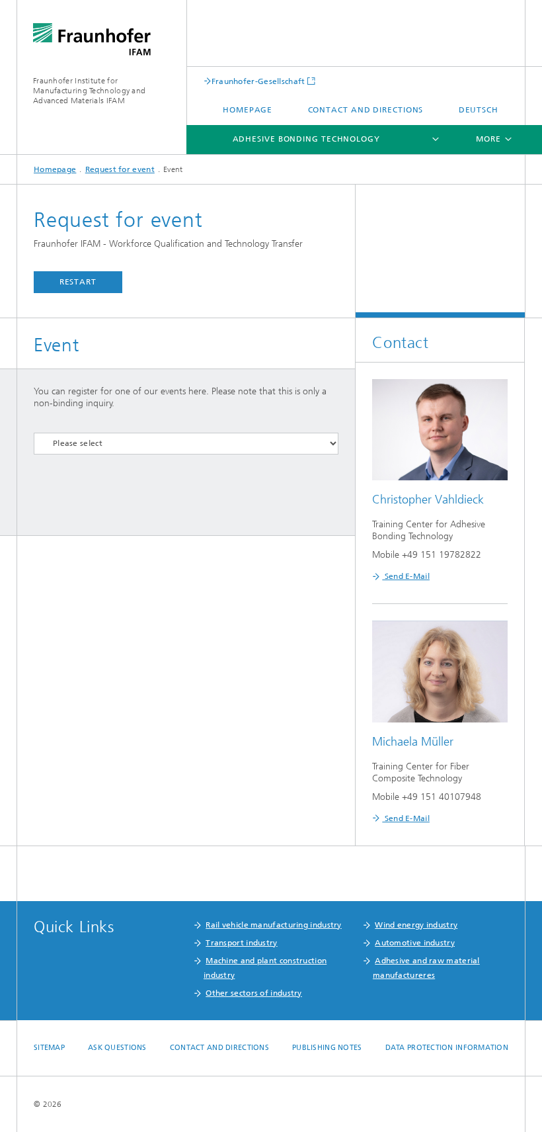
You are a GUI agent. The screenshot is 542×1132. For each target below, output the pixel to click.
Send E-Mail (406, 576)
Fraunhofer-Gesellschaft (258, 81)
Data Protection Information (446, 1047)
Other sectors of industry (254, 993)
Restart (78, 281)
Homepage (247, 109)
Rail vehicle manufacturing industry (274, 925)
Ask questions (117, 1047)
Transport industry (241, 942)
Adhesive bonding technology (306, 139)
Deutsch (478, 109)
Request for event (120, 169)
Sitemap (49, 1047)
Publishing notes (327, 1047)
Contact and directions (366, 109)
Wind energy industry (416, 925)
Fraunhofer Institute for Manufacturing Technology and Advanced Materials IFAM (89, 90)
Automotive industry (415, 942)
